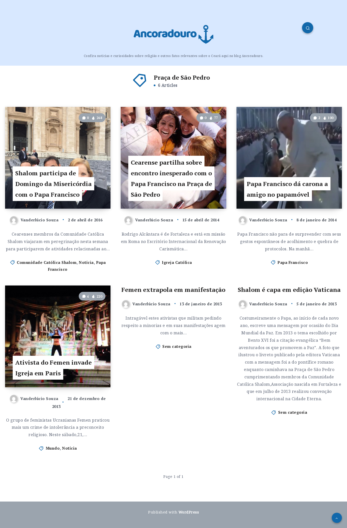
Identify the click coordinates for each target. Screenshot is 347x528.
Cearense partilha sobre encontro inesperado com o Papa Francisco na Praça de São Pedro (171, 178)
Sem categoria (177, 346)
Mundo (53, 448)
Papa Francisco (292, 262)
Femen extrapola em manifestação (173, 290)
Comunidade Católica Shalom (46, 262)
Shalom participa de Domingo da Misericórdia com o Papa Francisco (53, 183)
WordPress (189, 512)
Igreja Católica (177, 262)
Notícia (86, 262)
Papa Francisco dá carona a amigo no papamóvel (287, 189)
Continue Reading (85, 193)
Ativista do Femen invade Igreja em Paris (53, 367)
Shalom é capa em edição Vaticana (289, 290)
